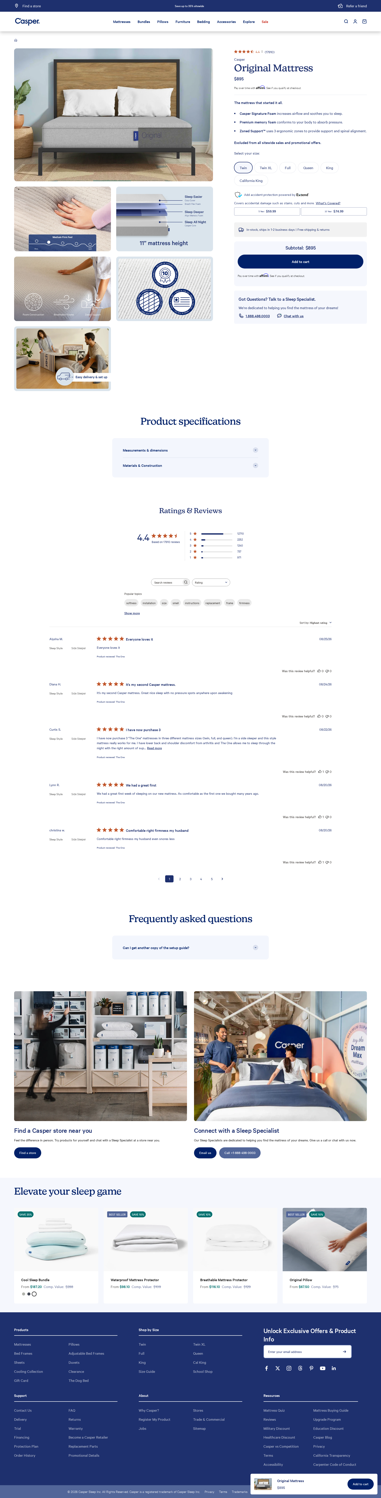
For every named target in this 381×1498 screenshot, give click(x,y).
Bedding (203, 21)
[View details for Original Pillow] (325, 1239)
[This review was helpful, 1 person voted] (319, 771)
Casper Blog (322, 1437)
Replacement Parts (83, 1446)
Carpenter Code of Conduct (334, 1464)
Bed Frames (23, 1353)
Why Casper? (149, 1410)
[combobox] (211, 582)
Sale (265, 21)
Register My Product (154, 1419)
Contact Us (23, 1410)
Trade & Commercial (209, 1419)
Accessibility (273, 1464)
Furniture (183, 21)
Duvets (74, 1362)
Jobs (142, 1428)
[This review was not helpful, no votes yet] (327, 671)
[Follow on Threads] (300, 1368)
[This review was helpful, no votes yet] (319, 671)
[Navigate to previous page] (159, 878)
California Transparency (331, 1455)
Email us (205, 1152)
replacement (212, 603)
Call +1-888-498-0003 (239, 1152)
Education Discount (328, 1428)
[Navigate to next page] (222, 878)
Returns (75, 1419)
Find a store (27, 1152)
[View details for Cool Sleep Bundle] (56, 1239)
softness (131, 603)
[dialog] (313, 1484)
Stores (198, 1410)
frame (229, 603)
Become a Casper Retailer (88, 1437)
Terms (268, 1455)
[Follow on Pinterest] (311, 1368)
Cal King (199, 1362)
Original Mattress (290, 1480)
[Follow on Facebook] (266, 1368)
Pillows (162, 21)
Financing (21, 1437)
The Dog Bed (79, 1380)
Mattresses (122, 21)
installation (149, 603)
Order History (24, 1455)
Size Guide (147, 1371)
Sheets (19, 1362)
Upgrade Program (327, 1419)
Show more (132, 613)
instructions (192, 603)
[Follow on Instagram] (289, 1368)
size (164, 603)
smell (176, 603)
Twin (142, 1344)
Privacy (319, 1446)
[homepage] (16, 41)
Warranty (76, 1428)
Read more (154, 748)
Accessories (226, 21)
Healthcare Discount (279, 1437)
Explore (249, 21)
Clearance (76, 1371)
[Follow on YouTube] (323, 1368)
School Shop (203, 1371)
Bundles (144, 21)
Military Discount (276, 1428)
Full (141, 1353)
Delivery (20, 1419)
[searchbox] (166, 582)
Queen (198, 1353)
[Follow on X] (278, 1368)
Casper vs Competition (281, 1446)
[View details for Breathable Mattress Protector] (235, 1239)
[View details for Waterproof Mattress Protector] (146, 1239)
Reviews (269, 1419)
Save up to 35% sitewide (189, 6)
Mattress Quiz (274, 1410)
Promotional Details (84, 1455)
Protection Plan (26, 1446)
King (142, 1362)
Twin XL (199, 1344)
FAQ (72, 1410)
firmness (244, 603)
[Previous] (140, 6)
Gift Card (21, 1380)
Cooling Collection (28, 1371)
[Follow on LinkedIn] (334, 1368)
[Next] (238, 6)
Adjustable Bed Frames (86, 1353)
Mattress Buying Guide (330, 1410)
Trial (17, 1428)
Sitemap (199, 1428)
